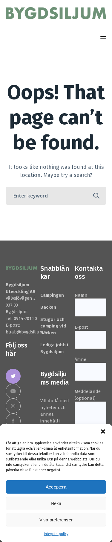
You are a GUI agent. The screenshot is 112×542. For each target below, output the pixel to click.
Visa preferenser (56, 519)
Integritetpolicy (56, 534)
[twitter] (13, 376)
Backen (48, 307)
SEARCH (96, 196)
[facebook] (13, 421)
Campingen (52, 295)
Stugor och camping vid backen (53, 326)
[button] (103, 431)
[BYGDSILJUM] (56, 13)
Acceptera (56, 486)
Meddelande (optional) (88, 395)
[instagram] (13, 406)
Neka (56, 503)
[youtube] (13, 391)
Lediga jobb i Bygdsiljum (54, 348)
